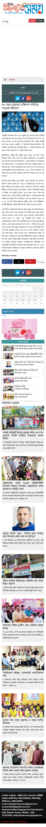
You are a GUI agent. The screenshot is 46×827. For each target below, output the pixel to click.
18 (11, 300)
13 (23, 296)
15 (35, 296)
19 (17, 300)
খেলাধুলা (12, 79)
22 (35, 300)
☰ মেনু (5, 21)
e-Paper (40, 20)
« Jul (4, 315)
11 (11, 296)
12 (17, 296)
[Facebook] (23, 98)
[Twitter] (17, 98)
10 (5, 296)
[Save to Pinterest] (30, 261)
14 (29, 296)
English (32, 20)
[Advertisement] (23, 51)
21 (29, 300)
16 (41, 296)
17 (5, 300)
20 (23, 300)
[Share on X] (18, 261)
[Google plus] (28, 98)
